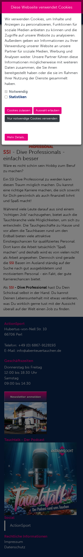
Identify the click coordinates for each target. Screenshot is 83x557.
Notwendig (18, 91)
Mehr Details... (16, 137)
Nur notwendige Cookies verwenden (32, 118)
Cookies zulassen (18, 110)
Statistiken (17, 97)
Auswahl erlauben (47, 110)
